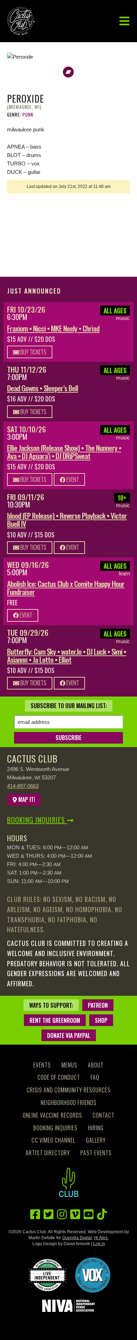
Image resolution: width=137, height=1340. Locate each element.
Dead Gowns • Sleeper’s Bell (42, 388)
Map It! (26, 799)
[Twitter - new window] (48, 1214)
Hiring (96, 1128)
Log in (99, 1243)
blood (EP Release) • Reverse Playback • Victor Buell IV (67, 519)
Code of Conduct (59, 1077)
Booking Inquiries (37, 820)
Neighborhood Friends (69, 1102)
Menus (69, 1065)
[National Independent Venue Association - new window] (68, 1306)
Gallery (96, 1140)
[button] (124, 21)
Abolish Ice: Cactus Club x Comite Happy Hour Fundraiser (65, 587)
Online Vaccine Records (52, 1115)
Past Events (96, 1153)
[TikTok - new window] (102, 1214)
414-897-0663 (23, 786)
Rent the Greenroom (55, 1020)
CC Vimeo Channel (54, 1140)
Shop (101, 1020)
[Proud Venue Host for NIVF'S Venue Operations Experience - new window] (92, 1275)
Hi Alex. (101, 1237)
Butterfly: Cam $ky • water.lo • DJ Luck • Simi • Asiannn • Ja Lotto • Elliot (66, 655)
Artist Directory (48, 1153)
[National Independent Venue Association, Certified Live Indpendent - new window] (47, 1275)
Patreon (98, 1005)
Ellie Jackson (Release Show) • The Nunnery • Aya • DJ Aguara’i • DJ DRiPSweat (64, 451)
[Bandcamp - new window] (68, 72)
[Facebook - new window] (35, 1214)
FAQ (95, 1077)
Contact (104, 1115)
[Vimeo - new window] (75, 1214)
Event (72, 479)
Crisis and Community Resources (69, 1090)
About (96, 1065)
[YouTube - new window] (88, 1214)
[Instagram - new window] (61, 1214)
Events (42, 1065)
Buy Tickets (32, 352)
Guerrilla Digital (77, 1237)
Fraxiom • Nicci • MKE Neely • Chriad (53, 328)
